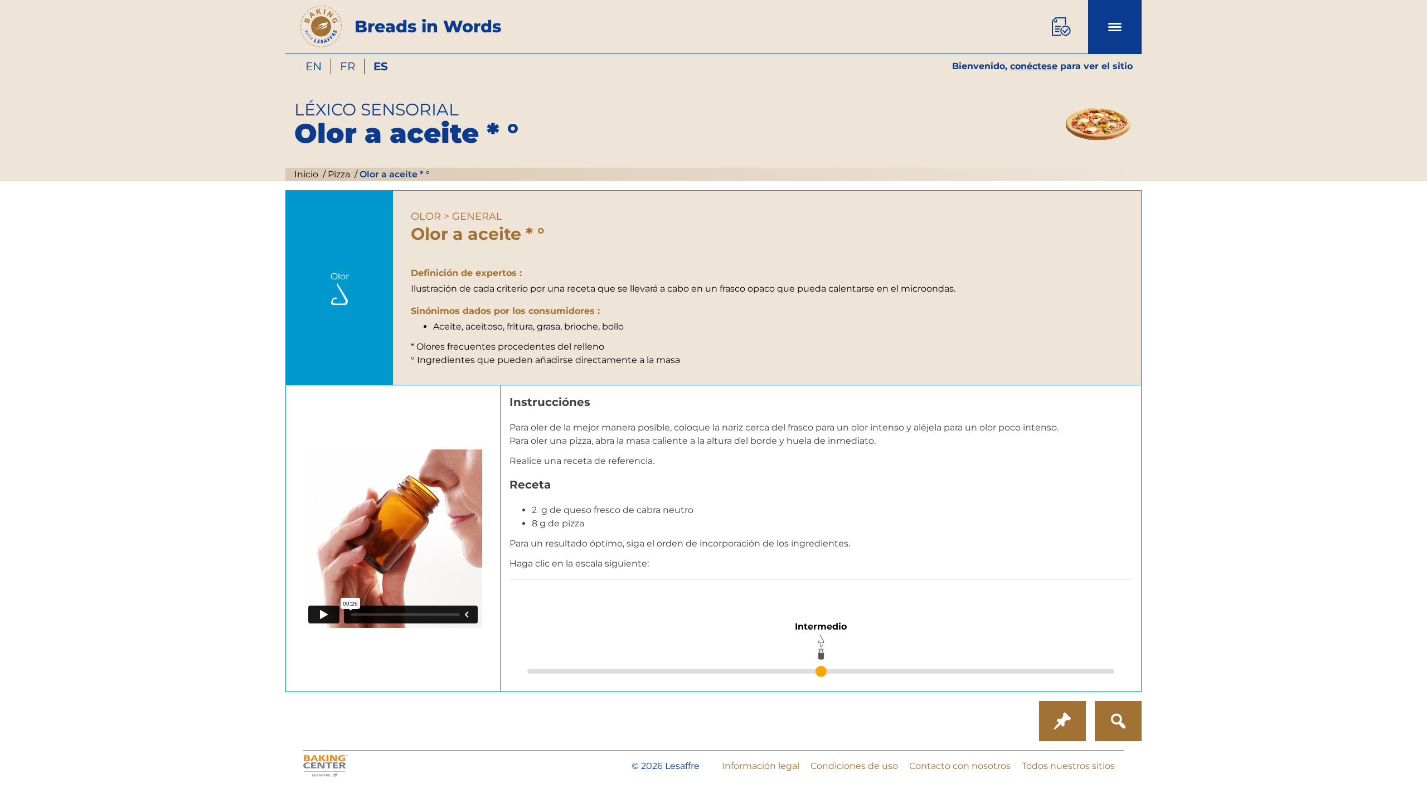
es (380, 66)
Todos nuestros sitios (1068, 766)
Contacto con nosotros (960, 766)
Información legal (760, 766)
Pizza (338, 174)
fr (347, 66)
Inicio (306, 174)
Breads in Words (428, 26)
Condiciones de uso (854, 766)
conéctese (1033, 66)
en (313, 66)
